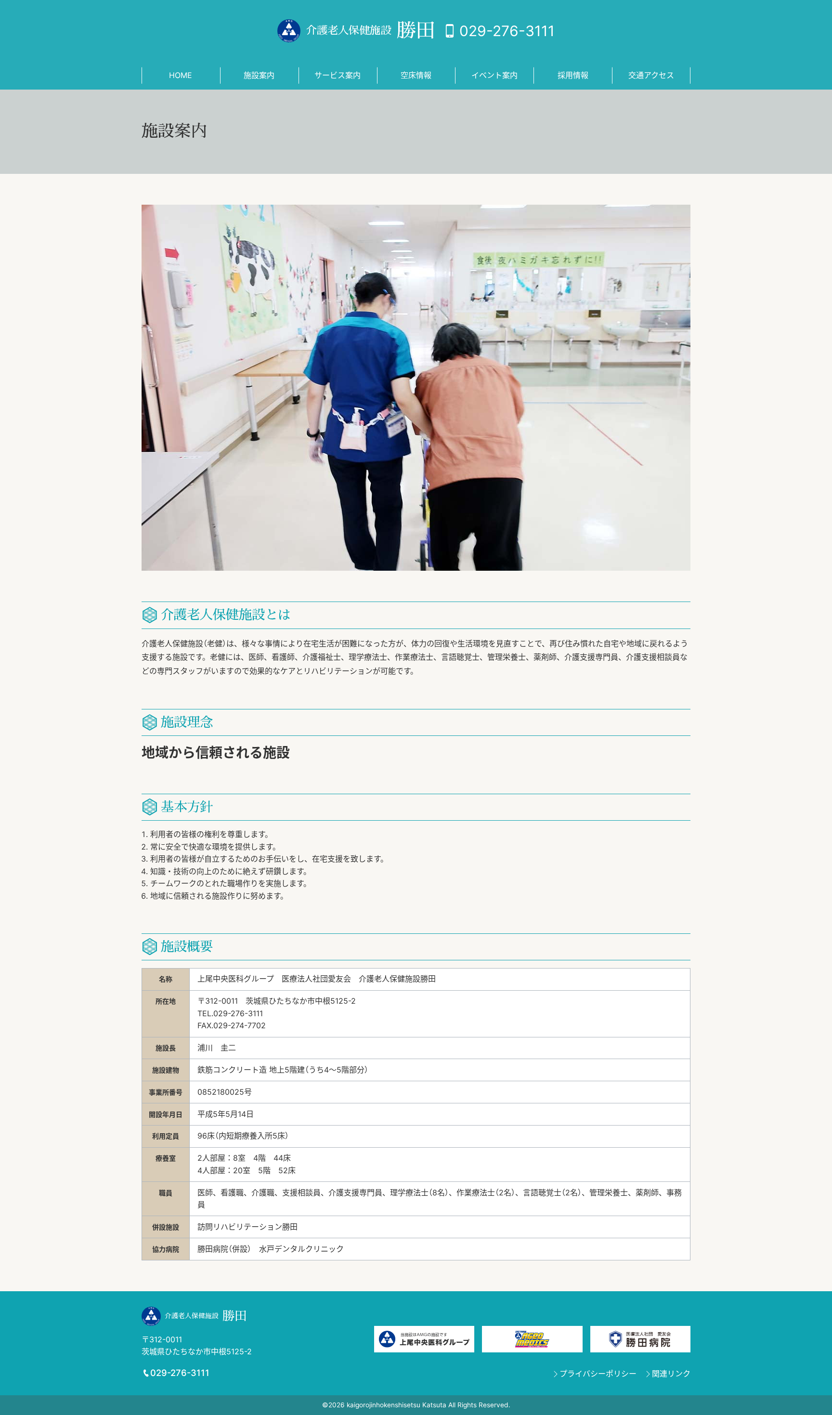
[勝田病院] (640, 1338)
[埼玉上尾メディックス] (532, 1338)
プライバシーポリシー (598, 1373)
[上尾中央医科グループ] (424, 1338)
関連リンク (671, 1373)
